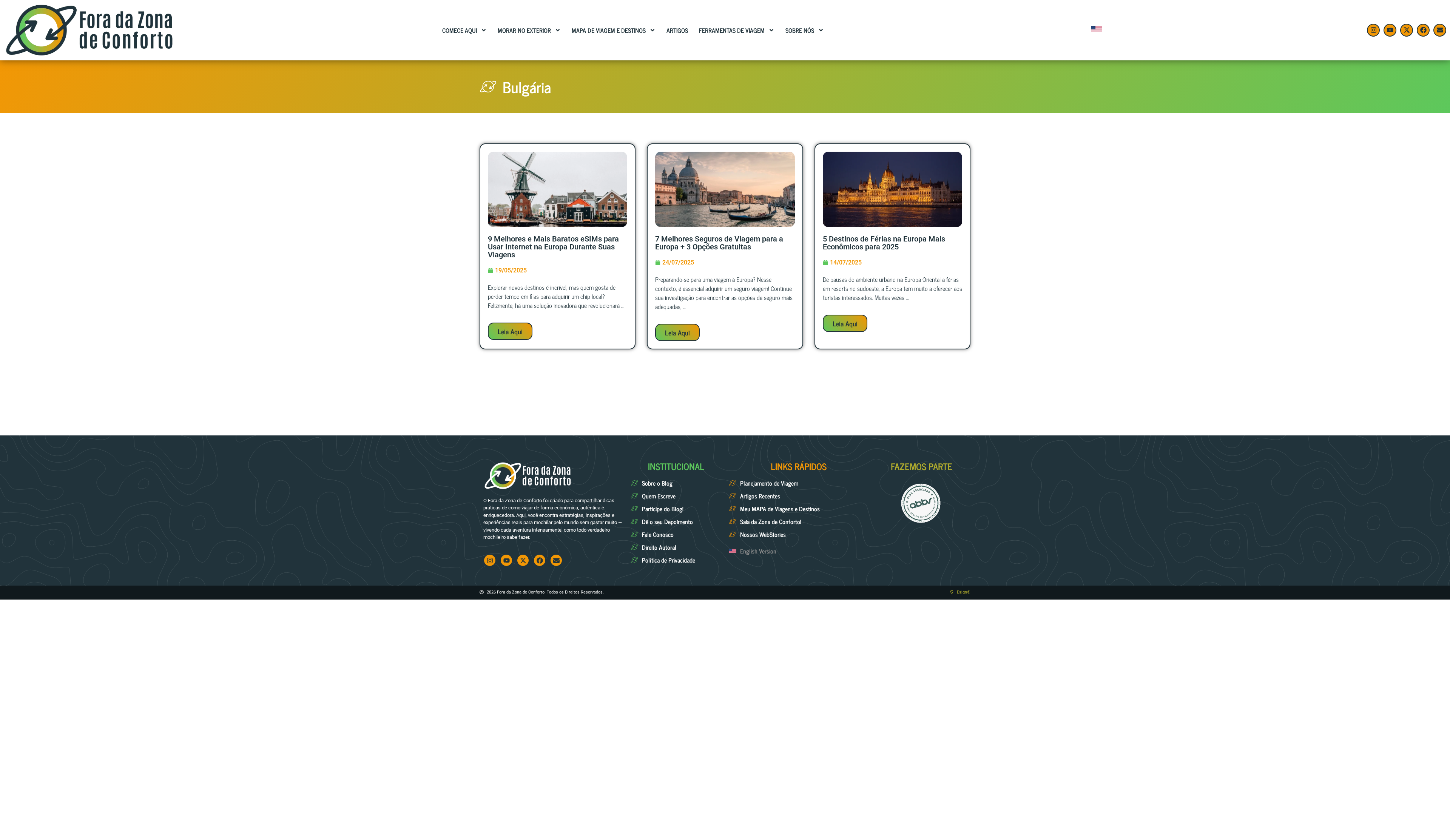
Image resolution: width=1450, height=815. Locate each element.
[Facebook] (1423, 30)
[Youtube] (1390, 30)
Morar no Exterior (524, 30)
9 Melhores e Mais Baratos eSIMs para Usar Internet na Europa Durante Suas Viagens (553, 246)
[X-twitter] (1406, 30)
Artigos (677, 30)
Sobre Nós (799, 30)
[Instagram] (1373, 30)
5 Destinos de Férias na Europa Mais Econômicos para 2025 (884, 242)
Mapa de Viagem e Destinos (609, 30)
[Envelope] (1439, 30)
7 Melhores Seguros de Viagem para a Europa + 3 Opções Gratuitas (719, 242)
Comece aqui (459, 30)
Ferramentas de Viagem (732, 30)
